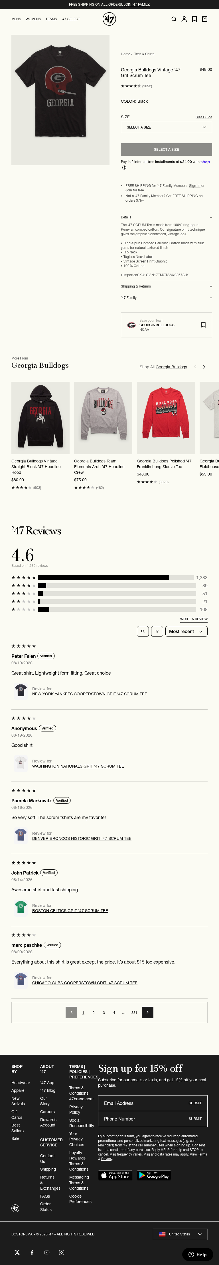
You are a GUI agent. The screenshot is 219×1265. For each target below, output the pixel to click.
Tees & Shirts (144, 54)
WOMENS (33, 19)
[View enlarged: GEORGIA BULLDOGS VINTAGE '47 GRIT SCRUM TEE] (60, 100)
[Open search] (174, 19)
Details (126, 217)
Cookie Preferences (80, 1199)
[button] (131, 86)
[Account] (184, 19)
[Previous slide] (195, 366)
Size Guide (204, 117)
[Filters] (157, 631)
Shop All (163, 366)
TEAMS (51, 19)
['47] (109, 19)
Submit (195, 1103)
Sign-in (194, 185)
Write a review (194, 619)
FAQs (45, 1196)
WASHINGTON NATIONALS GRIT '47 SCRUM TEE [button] (78, 766)
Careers (47, 1111)
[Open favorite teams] (194, 19)
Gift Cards (16, 1114)
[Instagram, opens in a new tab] (61, 1252)
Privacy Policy (76, 1109)
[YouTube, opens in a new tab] (46, 1252)
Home (125, 54)
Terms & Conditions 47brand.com (81, 1093)
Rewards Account (48, 1122)
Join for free (134, 190)
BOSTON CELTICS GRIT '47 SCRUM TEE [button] (70, 910)
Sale (15, 1138)
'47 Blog (47, 1090)
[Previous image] (204, 418)
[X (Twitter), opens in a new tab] (17, 1252)
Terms (202, 1154)
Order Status (46, 1206)
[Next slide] (204, 366)
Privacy (106, 1159)
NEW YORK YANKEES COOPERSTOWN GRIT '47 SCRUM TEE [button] (89, 693)
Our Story (45, 1101)
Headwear (20, 1082)
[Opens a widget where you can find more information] (197, 1255)
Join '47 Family (136, 4)
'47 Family (129, 298)
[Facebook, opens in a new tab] (32, 1252)
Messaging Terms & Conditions (79, 1183)
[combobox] (166, 127)
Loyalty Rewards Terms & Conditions (78, 1161)
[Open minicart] (205, 19)
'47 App (47, 1082)
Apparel (18, 1090)
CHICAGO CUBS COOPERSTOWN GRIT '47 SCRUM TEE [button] (84, 982)
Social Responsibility (81, 1123)
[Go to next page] (147, 1012)
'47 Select (71, 19)
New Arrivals (18, 1101)
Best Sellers (17, 1128)
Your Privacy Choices (76, 1139)
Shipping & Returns (136, 286)
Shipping (48, 1169)
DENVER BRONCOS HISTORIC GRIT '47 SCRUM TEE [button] (81, 838)
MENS (16, 19)
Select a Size (166, 149)
